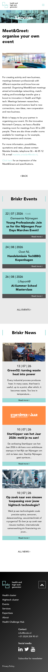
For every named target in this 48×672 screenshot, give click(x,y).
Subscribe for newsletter (30, 658)
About (5, 617)
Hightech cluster (10, 599)
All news (23, 551)
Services (6, 608)
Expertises (7, 613)
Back (24, 175)
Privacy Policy (8, 666)
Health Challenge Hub (13, 621)
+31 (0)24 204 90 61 (28, 636)
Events (5, 604)
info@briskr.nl (24, 633)
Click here (7, 160)
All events (23, 309)
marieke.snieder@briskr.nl (25, 154)
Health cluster (9, 595)
